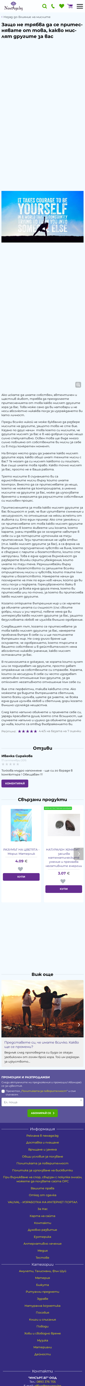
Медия (43, 1250)
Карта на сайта (42, 1216)
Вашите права (42, 1188)
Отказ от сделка (42, 1195)
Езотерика (42, 1237)
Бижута (42, 1285)
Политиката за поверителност (44, 1090)
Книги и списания (42, 1319)
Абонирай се (41, 1113)
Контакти (42, 1223)
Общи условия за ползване (42, 1156)
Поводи (42, 1326)
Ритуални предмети (42, 1292)
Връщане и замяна (42, 1149)
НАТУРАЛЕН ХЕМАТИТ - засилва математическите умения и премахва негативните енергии (64, 858)
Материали (42, 1347)
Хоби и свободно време (42, 1333)
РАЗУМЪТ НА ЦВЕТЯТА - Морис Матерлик (21, 852)
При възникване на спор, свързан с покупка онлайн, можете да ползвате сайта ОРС (42, 1179)
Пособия (42, 1312)
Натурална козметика (42, 1306)
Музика (42, 1340)
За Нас (43, 1209)
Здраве (42, 1299)
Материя (42, 1278)
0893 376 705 (46, 1382)
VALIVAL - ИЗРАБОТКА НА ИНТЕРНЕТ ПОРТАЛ (42, 1202)
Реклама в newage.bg (42, 1135)
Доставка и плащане (42, 1142)
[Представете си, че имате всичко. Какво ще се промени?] (42, 1009)
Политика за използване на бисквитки (42, 1170)
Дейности (42, 1354)
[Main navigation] (80, 6)
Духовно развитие (42, 1230)
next (79, 854)
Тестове (42, 1257)
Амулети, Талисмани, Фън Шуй (42, 1271)
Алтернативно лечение (43, 1243)
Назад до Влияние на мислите (27, 17)
